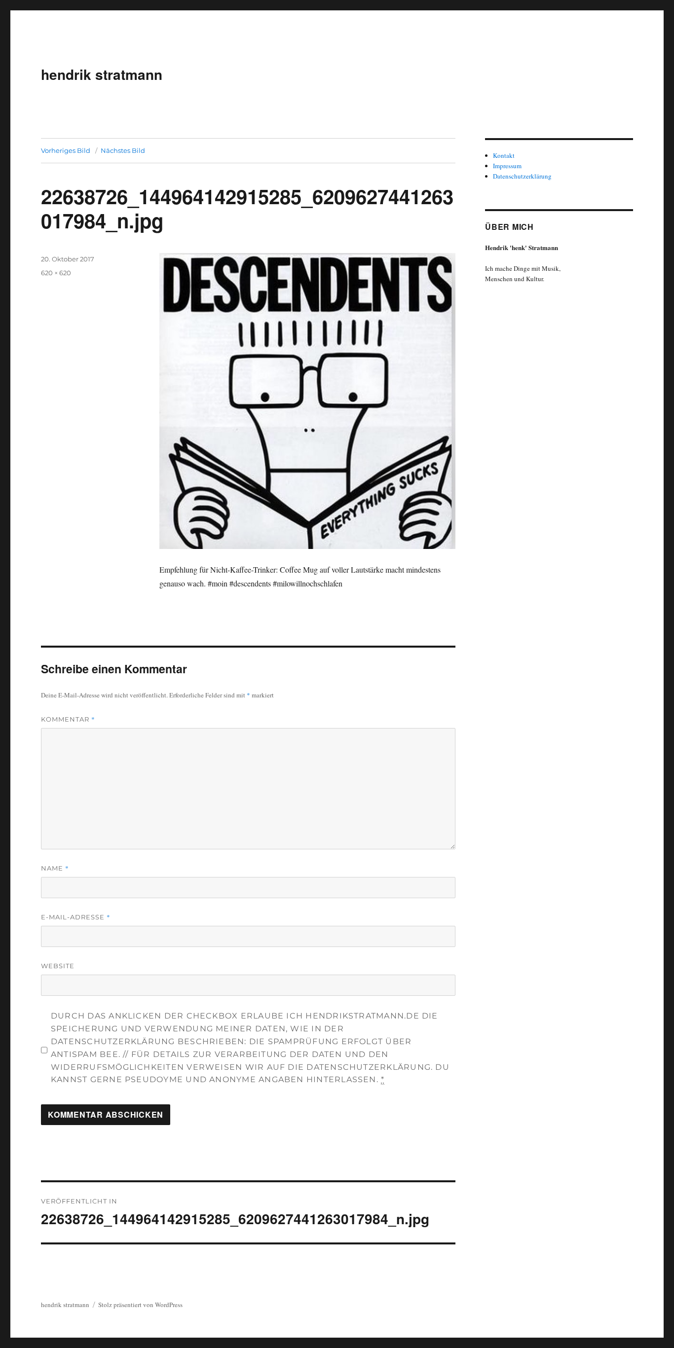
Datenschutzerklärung (522, 176)
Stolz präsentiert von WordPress (140, 1304)
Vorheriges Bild (65, 150)
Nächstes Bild (123, 150)
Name (55, 868)
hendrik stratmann (101, 74)
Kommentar (68, 719)
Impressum (507, 165)
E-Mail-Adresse (76, 916)
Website (58, 966)
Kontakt (504, 155)
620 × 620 (56, 273)
